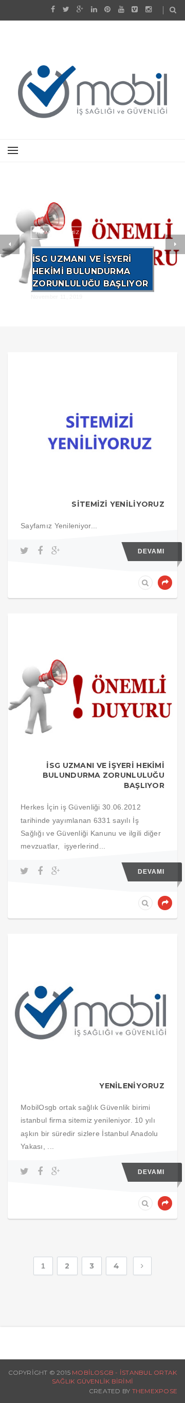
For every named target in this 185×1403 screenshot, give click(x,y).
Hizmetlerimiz (57, 232)
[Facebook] (42, 551)
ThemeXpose (154, 1391)
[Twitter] (26, 551)
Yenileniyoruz (131, 1085)
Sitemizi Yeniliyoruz (117, 504)
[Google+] (55, 551)
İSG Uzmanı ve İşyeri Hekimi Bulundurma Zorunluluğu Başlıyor (90, 271)
